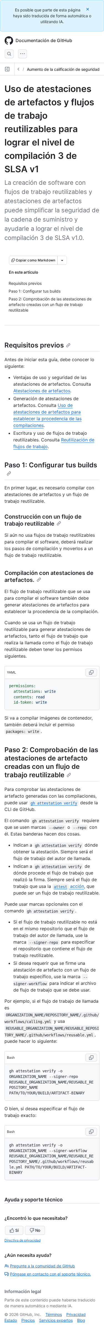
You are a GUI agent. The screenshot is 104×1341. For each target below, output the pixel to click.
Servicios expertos (56, 1320)
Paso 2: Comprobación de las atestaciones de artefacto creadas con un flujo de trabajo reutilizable (51, 762)
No (37, 1230)
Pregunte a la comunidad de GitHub (42, 1266)
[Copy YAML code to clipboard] (91, 672)
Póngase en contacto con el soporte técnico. (50, 1274)
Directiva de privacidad (22, 1240)
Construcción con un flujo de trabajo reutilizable (43, 520)
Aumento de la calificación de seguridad (63, 69)
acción (69, 886)
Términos (53, 1314)
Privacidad (76, 1314)
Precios (28, 1320)
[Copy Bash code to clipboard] (91, 1057)
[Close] (88, 9)
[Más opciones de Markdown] (62, 260)
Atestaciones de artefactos (41, 390)
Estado (10, 1320)
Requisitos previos (34, 345)
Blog (81, 1320)
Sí (17, 1230)
